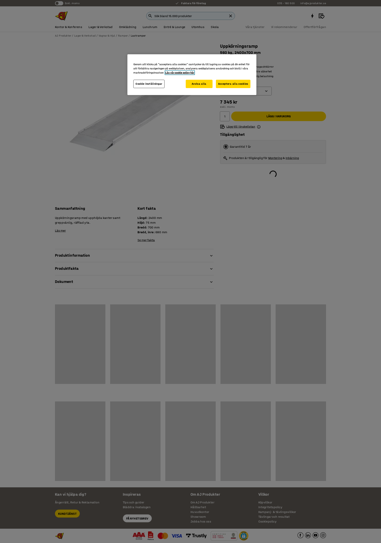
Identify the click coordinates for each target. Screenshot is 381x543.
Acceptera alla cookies (233, 83)
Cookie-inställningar (149, 83)
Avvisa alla (199, 83)
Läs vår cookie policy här (179, 72)
